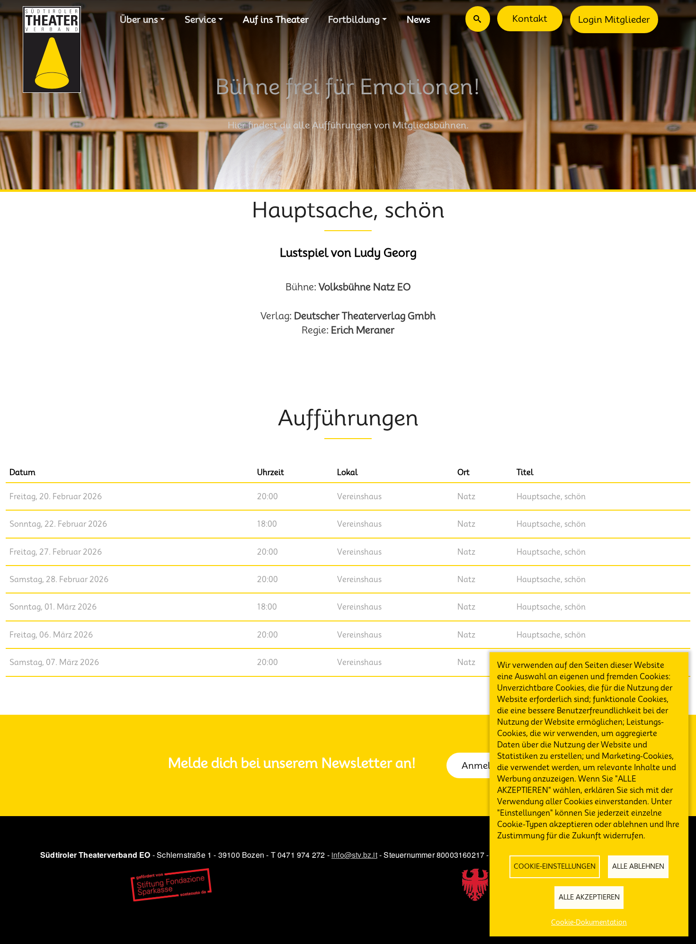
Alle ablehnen (638, 866)
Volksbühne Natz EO (365, 287)
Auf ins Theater (276, 19)
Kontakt (529, 18)
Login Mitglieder (614, 19)
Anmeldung (487, 765)
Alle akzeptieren (589, 897)
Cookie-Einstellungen (555, 866)
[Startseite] (52, 49)
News (418, 19)
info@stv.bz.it (354, 854)
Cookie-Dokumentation (589, 922)
